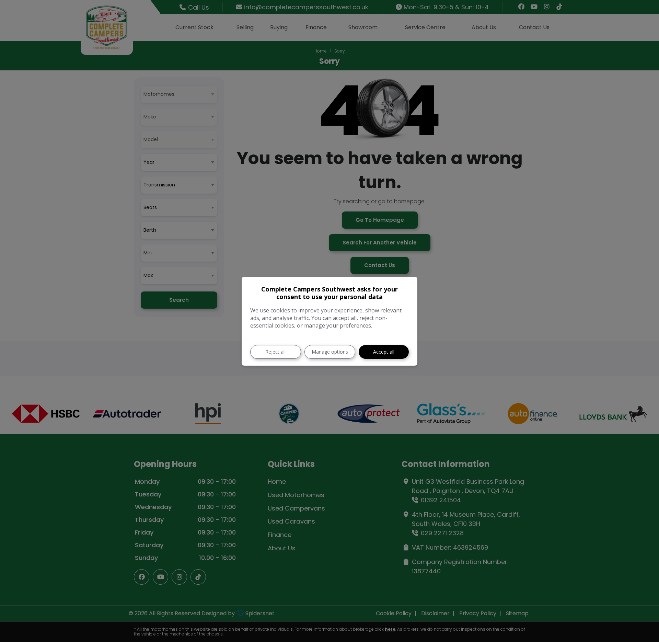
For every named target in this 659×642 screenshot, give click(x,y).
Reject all (275, 351)
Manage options (330, 351)
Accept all (383, 351)
